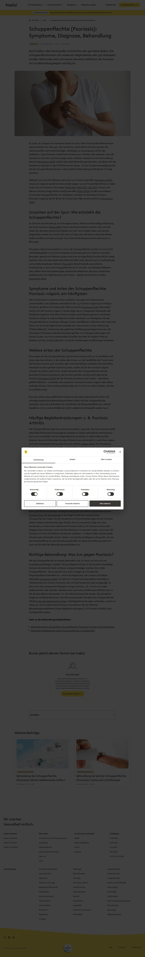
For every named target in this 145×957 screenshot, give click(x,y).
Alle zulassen (105, 503)
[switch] (60, 494)
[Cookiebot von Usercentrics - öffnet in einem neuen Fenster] (105, 452)
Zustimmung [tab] (39, 460)
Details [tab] (72, 459)
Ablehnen (40, 503)
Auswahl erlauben (72, 503)
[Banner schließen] (120, 452)
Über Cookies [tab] (106, 459)
